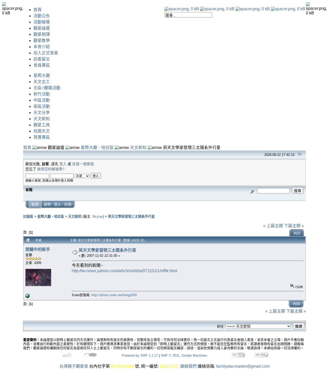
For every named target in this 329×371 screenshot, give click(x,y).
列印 (297, 233)
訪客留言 (41, 59)
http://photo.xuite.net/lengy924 (114, 295)
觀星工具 (41, 125)
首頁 (37, 9)
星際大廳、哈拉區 (97, 147)
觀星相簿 (41, 34)
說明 (47, 204)
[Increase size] (252, 9)
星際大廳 (41, 75)
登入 (63, 164)
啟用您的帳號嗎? (51, 169)
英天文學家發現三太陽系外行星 (131, 216)
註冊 (67, 204)
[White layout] (181, 9)
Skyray (97, 216)
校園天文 (41, 131)
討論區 (28, 216)
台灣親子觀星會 (73, 366)
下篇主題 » (294, 226)
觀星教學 (41, 40)
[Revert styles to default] (288, 9)
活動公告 (41, 16)
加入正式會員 (45, 53)
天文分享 (41, 112)
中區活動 (41, 100)
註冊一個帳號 (83, 164)
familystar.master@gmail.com (243, 366)
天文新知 (41, 119)
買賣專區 (41, 137)
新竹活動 (41, 94)
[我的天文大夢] (27, 297)
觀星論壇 (41, 28)
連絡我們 (188, 366)
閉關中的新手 (37, 249)
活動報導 (41, 22)
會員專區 (41, 65)
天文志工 (41, 82)
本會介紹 (41, 47)
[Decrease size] (217, 9)
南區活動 (41, 106)
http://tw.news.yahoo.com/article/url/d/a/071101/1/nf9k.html (124, 271)
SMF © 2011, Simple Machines (184, 355)
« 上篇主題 (273, 226)
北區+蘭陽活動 (46, 88)
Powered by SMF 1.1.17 (140, 355)
